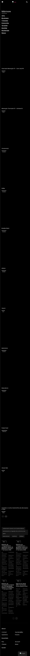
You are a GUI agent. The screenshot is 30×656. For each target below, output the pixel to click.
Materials (4, 431)
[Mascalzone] (15, 370)
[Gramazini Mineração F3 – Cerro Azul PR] (15, 50)
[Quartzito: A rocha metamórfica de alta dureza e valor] (15, 490)
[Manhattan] (15, 330)
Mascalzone (5, 388)
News (3, 72)
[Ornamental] (15, 130)
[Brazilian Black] (15, 210)
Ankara (3, 268)
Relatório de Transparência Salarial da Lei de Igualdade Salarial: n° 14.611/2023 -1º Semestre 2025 (8, 586)
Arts (3, 311)
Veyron (4, 308)
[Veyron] (15, 290)
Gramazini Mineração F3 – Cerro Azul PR (13, 68)
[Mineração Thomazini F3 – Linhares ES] (15, 90)
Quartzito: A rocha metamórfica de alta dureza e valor (15, 508)
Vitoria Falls (5, 468)
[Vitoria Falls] (15, 450)
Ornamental (5, 148)
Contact (4, 632)
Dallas (3, 188)
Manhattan (5, 348)
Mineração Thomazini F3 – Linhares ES (12, 108)
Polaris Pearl (5, 428)
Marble (3, 271)
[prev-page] (3, 516)
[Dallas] (15, 170)
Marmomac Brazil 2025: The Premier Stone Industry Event (22, 585)
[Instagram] (3, 651)
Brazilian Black (5, 228)
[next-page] (6, 516)
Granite (4, 152)
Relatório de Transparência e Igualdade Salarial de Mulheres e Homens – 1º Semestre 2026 (8, 547)
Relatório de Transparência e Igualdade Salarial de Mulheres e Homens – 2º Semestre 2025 (22, 547)
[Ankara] (15, 250)
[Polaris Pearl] (15, 410)
